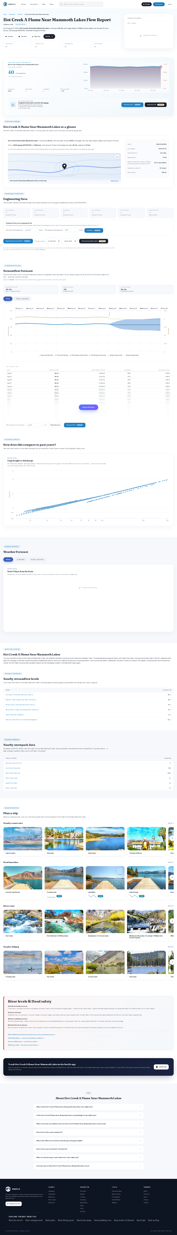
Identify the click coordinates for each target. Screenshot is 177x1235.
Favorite (9, 36)
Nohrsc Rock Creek (11, 778)
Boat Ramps (84, 1202)
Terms (145, 1197)
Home (5, 14)
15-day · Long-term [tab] (37, 559)
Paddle (82, 1194)
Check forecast (55, 425)
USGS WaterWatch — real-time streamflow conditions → (26, 1038)
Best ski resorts (16, 1220)
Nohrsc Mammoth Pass (13, 773)
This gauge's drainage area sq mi (63, 230)
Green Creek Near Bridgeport (15, 714)
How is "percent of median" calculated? (51, 1149)
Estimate (93, 230)
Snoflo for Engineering (40, 249)
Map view (36, 36)
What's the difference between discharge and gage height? (59, 1141)
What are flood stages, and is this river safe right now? (57, 1157)
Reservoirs (51, 1197)
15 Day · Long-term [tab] (22, 298)
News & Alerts (116, 1194)
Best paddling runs (102, 1220)
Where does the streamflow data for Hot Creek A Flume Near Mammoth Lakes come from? (71, 1124)
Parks (82, 1205)
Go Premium (159, 4)
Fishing (82, 1197)
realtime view (43, 149)
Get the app (161, 1067)
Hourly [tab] (8, 559)
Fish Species (116, 1197)
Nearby (47, 36)
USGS (155, 1231)
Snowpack (51, 1191)
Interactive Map (117, 1191)
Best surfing (153, 1220)
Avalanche (51, 1202)
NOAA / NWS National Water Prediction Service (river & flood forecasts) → (32, 1034)
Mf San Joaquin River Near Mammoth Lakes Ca (20, 704)
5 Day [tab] (8, 298)
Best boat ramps (84, 1220)
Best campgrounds (34, 1220)
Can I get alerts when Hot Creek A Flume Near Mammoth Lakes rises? (63, 1166)
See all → (171, 823)
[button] (37, 832)
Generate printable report (93, 241)
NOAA (159, 1231)
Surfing (82, 1211)
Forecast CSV (74, 425)
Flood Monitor (116, 1199)
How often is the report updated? (49, 1132)
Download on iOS (14, 1204)
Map (43, 4)
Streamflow (12, 14)
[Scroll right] (172, 838)
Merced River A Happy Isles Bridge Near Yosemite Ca (22, 709)
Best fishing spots (66, 1220)
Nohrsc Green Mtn (11, 788)
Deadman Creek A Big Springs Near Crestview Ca (21, 699)
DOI (170, 1231)
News (52, 4)
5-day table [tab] (20, 559)
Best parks (50, 1220)
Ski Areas (83, 1191)
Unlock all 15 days (88, 407)
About (145, 1191)
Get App (147, 4)
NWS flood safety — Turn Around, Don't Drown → (23, 1045)
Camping (83, 1199)
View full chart (132, 104)
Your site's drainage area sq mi (24, 230)
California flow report (88, 149)
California (20, 14)
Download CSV (155, 104)
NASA (167, 1231)
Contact (146, 1202)
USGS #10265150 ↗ (21, 24)
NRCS (163, 1231)
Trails (82, 1208)
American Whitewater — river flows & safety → (23, 1041)
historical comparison (58, 149)
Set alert (24, 36)
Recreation (34, 4)
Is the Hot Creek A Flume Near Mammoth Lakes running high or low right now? (66, 1115)
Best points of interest (124, 1220)
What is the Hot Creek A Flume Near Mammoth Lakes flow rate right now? (64, 1107)
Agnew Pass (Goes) (11, 783)
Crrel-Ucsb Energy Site (13, 768)
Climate (23, 4)
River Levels (52, 1199)
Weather (114, 1202)
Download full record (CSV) (17, 241)
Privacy (146, 1199)
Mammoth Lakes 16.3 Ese (13, 763)
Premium (146, 1194)
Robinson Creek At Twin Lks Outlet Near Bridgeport (21, 719)
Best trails (141, 1220)
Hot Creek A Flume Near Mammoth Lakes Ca (19, 694)
